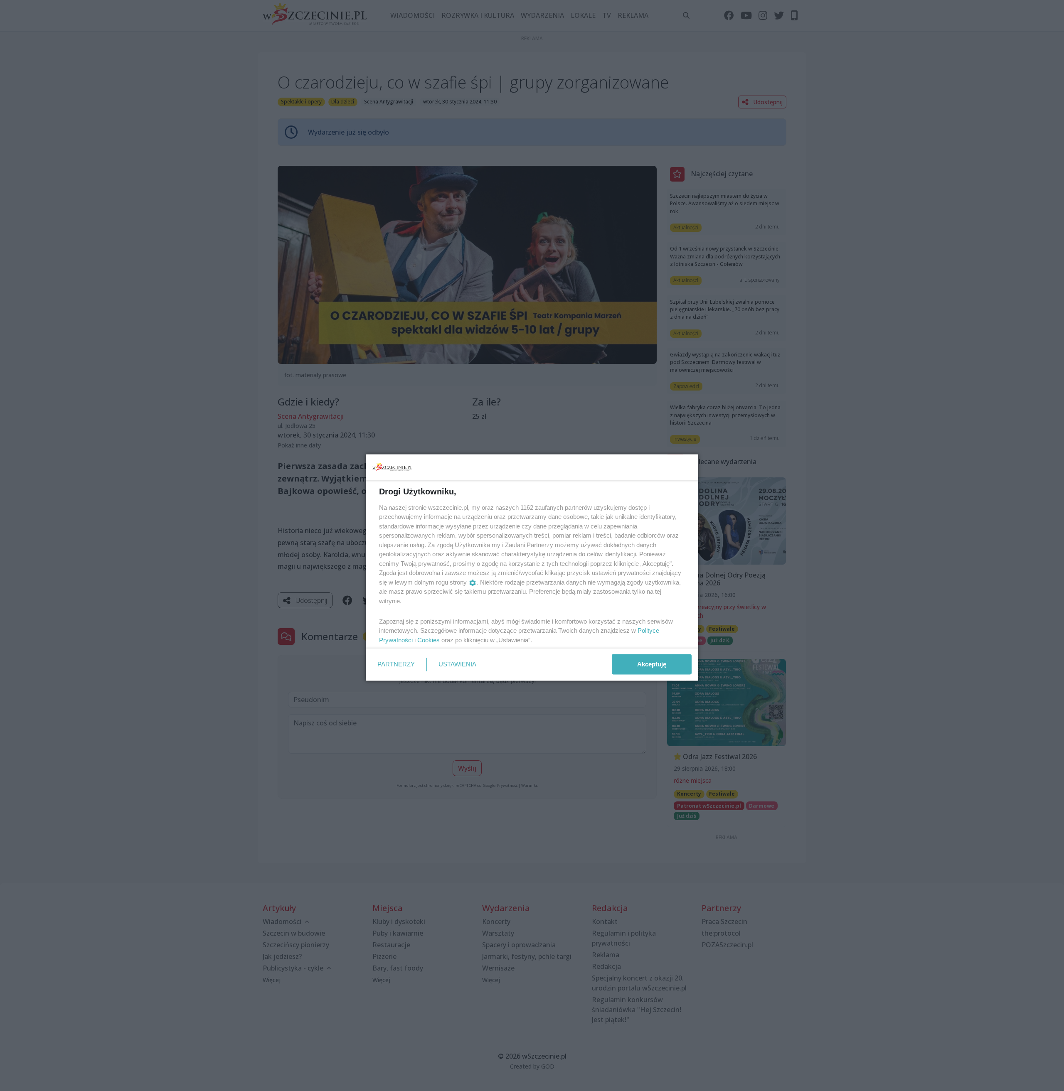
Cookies (428, 639)
